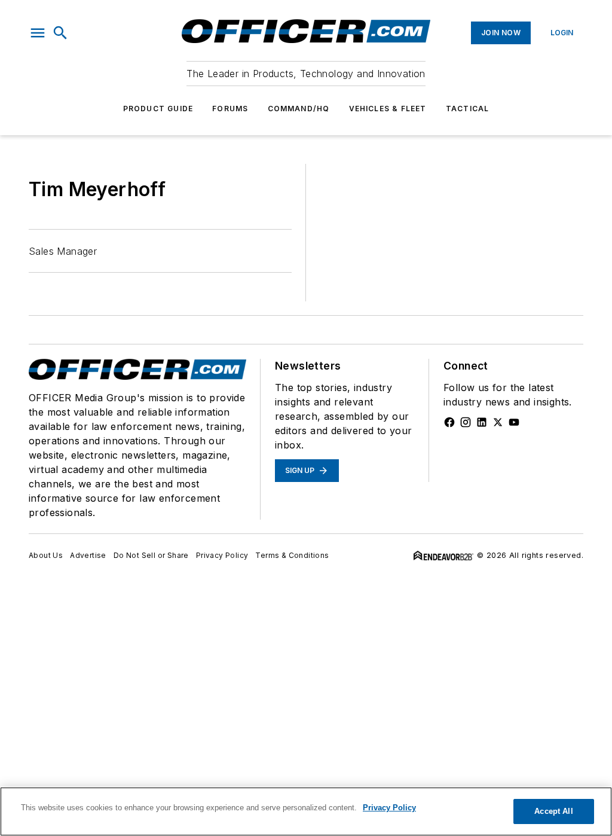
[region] (306, 811)
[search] (60, 33)
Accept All (553, 811)
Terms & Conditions (292, 555)
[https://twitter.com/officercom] (498, 422)
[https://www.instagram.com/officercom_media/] (466, 422)
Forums (230, 108)
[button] (38, 33)
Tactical (467, 108)
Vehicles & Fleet (388, 108)
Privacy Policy (222, 555)
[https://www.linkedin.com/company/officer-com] (482, 422)
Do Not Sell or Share (151, 555)
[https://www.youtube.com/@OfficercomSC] (514, 422)
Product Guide (158, 108)
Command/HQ (299, 108)
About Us (46, 555)
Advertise (88, 555)
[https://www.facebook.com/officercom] (449, 422)
